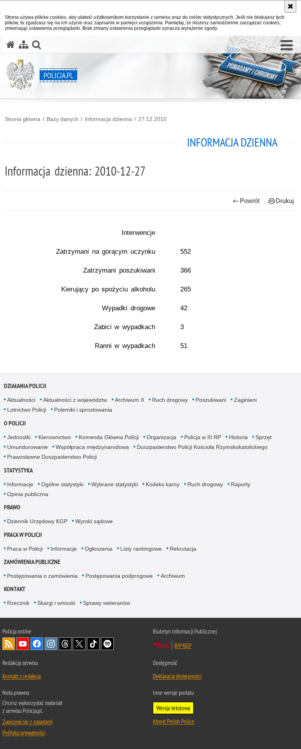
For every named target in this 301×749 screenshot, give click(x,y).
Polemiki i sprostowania (83, 410)
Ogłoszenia (98, 549)
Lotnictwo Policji (26, 410)
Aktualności (21, 400)
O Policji (15, 423)
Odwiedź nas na (22, 643)
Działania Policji (25, 386)
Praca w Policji (23, 535)
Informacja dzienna (108, 119)
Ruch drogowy (170, 400)
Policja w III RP (202, 437)
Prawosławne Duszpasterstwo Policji (52, 457)
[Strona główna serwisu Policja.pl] (10, 44)
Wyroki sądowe (94, 521)
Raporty (240, 484)
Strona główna (22, 119)
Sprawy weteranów (106, 603)
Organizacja (161, 437)
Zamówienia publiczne (32, 562)
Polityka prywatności (23, 732)
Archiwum (173, 576)
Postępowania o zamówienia (42, 576)
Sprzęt (264, 437)
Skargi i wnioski (56, 603)
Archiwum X (129, 400)
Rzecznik (18, 603)
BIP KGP (182, 645)
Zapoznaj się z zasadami (27, 721)
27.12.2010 (152, 119)
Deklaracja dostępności (177, 676)
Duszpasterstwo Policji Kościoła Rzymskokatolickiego (202, 447)
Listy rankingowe (141, 549)
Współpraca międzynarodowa (92, 447)
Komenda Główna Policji (109, 437)
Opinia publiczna (27, 494)
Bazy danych (62, 119)
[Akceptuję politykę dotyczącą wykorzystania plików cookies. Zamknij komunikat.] (290, 6)
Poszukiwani (211, 400)
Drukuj (285, 201)
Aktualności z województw (75, 400)
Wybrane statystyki (114, 484)
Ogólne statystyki (62, 484)
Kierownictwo (54, 437)
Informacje (20, 484)
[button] (287, 45)
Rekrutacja (183, 549)
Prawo (12, 507)
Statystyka (18, 470)
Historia (238, 437)
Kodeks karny (163, 484)
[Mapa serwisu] (23, 44)
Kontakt (14, 589)
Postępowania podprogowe (119, 576)
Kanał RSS (8, 643)
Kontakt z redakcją (21, 676)
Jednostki (19, 437)
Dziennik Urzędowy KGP (37, 521)
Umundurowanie (27, 447)
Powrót (249, 201)
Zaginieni (245, 400)
